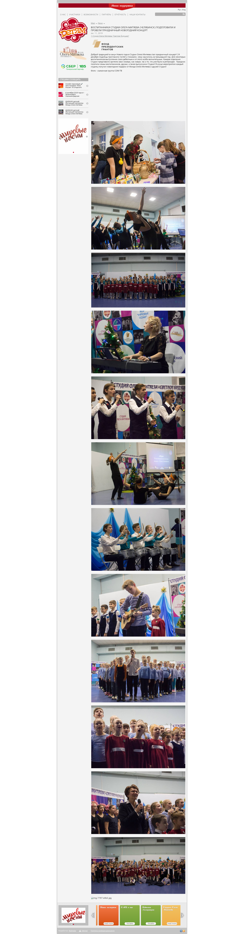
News (100, 23)
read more (151, 924)
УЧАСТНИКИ (74, 15)
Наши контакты (137, 15)
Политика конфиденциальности (103, 931)
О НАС (63, 15)
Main (93, 23)
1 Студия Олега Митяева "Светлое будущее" (110, 36)
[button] (60, 136)
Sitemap (85, 931)
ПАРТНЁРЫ (106, 15)
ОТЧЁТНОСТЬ (120, 15)
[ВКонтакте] (181, 931)
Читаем (109, 924)
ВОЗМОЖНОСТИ (91, 15)
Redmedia (72, 931)
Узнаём (131, 924)
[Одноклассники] (183, 931)
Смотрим (173, 924)
